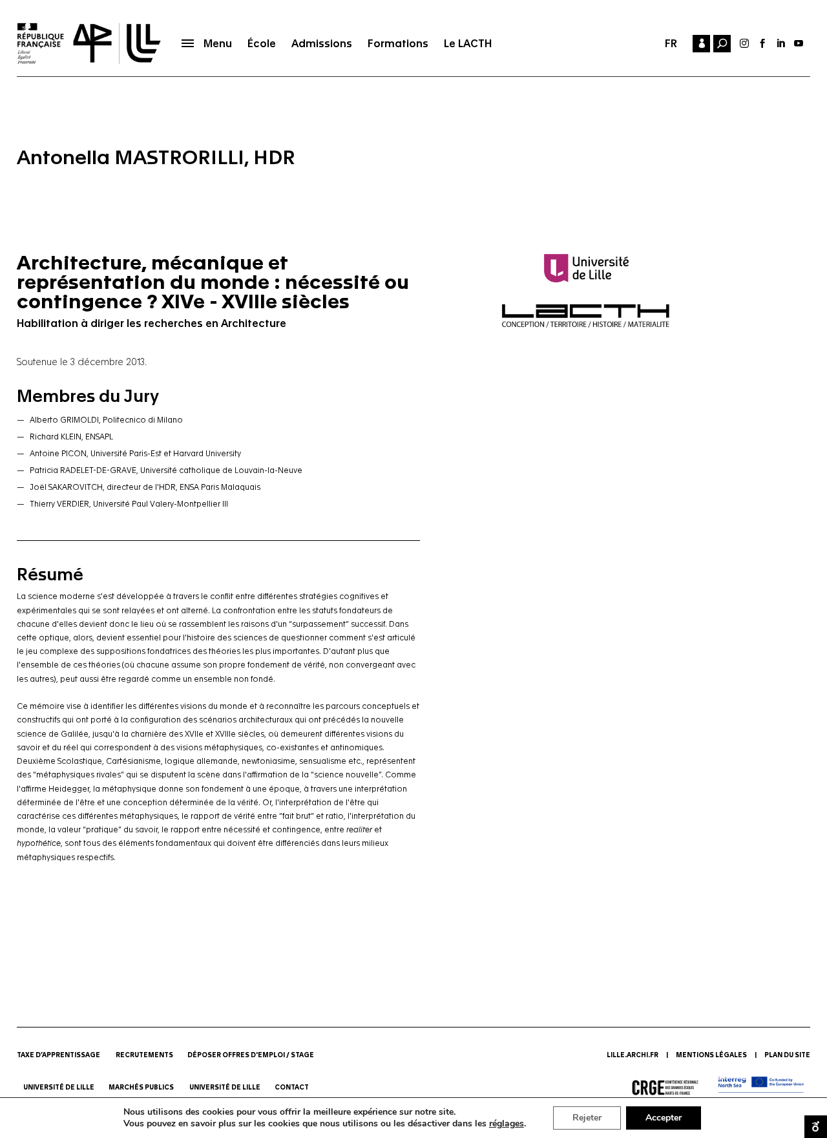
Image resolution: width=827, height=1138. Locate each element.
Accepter (663, 1118)
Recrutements (144, 1055)
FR (671, 43)
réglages (506, 1124)
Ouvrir (815, 1126)
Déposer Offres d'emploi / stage (250, 1055)
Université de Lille (58, 1087)
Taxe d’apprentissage (58, 1055)
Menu (218, 43)
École (261, 43)
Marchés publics (142, 1087)
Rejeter (587, 1118)
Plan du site (787, 1055)
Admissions (321, 43)
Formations (398, 43)
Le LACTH (468, 43)
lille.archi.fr (632, 1055)
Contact (292, 1087)
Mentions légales (711, 1055)
